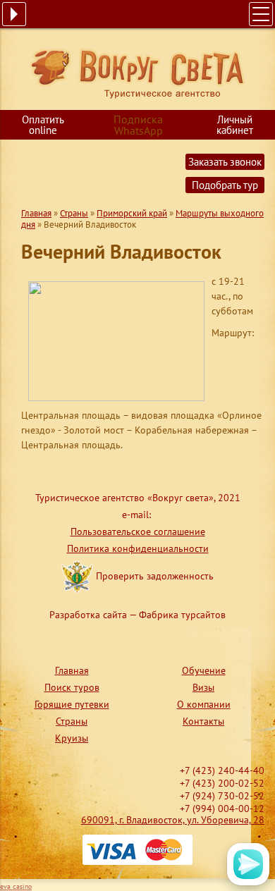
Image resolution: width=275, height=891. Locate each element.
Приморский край (132, 213)
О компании (204, 704)
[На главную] (137, 72)
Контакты (203, 721)
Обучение (204, 670)
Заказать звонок (225, 161)
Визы (203, 687)
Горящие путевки (72, 704)
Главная (36, 213)
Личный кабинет (234, 124)
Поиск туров (71, 687)
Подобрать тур (225, 185)
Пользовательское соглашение (138, 531)
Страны (74, 213)
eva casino (16, 886)
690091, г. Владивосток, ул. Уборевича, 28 (172, 819)
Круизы (71, 738)
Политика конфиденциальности (138, 548)
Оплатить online (43, 124)
